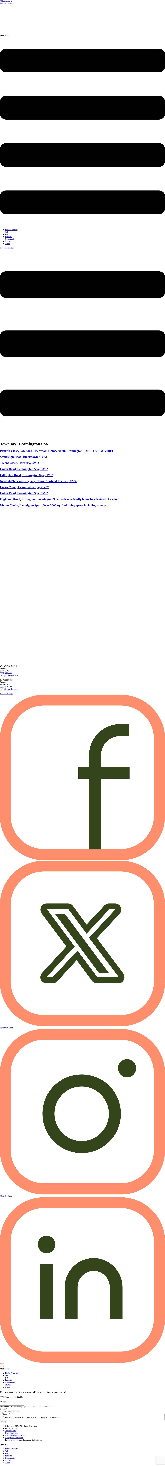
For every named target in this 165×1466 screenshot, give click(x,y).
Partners (8, 237)
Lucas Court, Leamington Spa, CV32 (24, 487)
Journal (8, 241)
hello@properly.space (9, 675)
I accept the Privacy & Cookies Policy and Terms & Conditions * (32, 1417)
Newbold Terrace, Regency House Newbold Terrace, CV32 (38, 481)
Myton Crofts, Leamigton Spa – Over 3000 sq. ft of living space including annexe (53, 505)
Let (6, 234)
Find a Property (11, 230)
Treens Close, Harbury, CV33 (19, 463)
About (7, 243)
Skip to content (6, 1)
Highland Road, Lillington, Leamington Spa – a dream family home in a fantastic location (59, 499)
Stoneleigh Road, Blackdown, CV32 (23, 456)
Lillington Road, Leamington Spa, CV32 (26, 475)
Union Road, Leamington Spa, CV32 (24, 469)
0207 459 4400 (6, 673)
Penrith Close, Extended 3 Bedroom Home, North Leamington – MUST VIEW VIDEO (57, 451)
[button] (82, 130)
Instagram (4, 1401)
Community (10, 239)
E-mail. (3, 1409)
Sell (6, 232)
